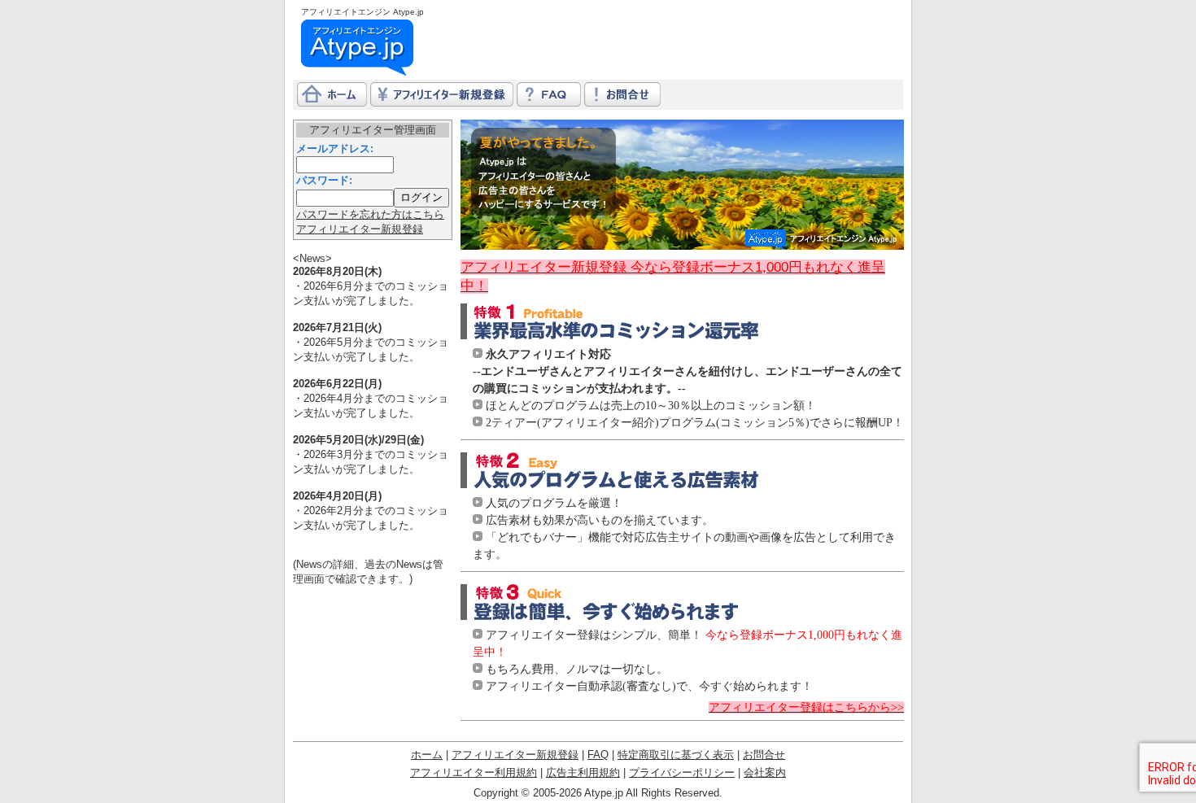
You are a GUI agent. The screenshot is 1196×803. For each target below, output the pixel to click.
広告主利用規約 (583, 772)
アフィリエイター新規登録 (359, 229)
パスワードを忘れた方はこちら (370, 214)
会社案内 (765, 772)
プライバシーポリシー (682, 772)
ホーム (427, 754)
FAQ (598, 754)
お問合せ (764, 754)
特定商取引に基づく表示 (676, 754)
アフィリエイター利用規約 (473, 772)
